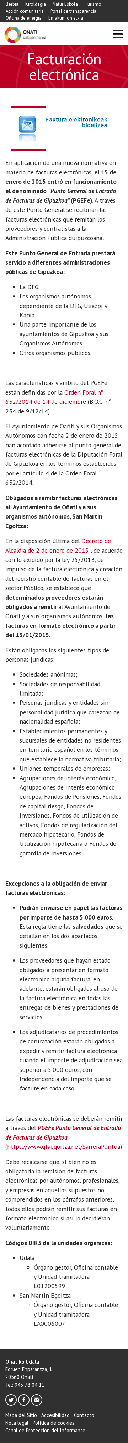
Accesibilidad (55, 1415)
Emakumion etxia (65, 18)
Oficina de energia (24, 18)
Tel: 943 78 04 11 (24, 1384)
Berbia (12, 4)
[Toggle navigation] (117, 35)
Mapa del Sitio (21, 1415)
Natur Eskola (65, 4)
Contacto (84, 1415)
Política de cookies (53, 1422)
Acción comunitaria (25, 11)
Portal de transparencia (73, 11)
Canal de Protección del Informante (45, 1430)
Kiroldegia (35, 4)
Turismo (93, 4)
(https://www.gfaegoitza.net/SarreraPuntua (63, 1137)
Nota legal (16, 1422)
